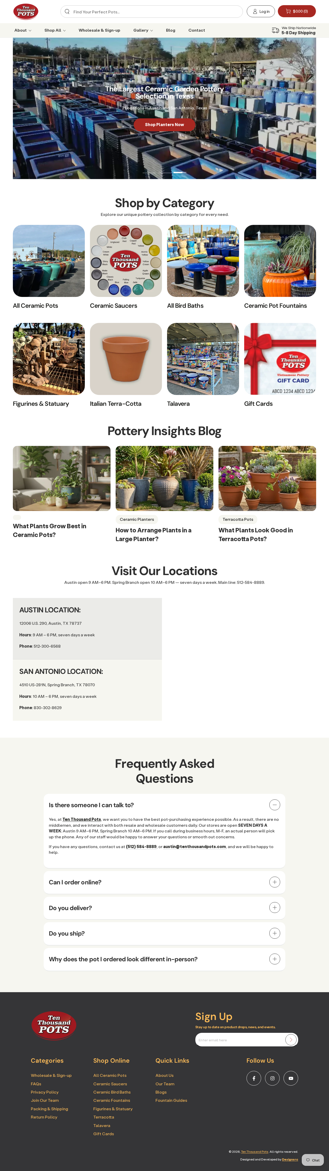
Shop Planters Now (164, 124)
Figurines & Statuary (113, 1108)
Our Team (165, 1083)
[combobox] (150, 11)
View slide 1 (149, 168)
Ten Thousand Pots (254, 1152)
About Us (164, 1075)
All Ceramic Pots (109, 1075)
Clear (235, 12)
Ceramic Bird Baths (112, 1092)
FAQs (36, 1083)
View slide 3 (179, 168)
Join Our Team (45, 1100)
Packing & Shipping (49, 1108)
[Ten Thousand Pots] (54, 1039)
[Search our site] (67, 11)
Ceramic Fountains (111, 1100)
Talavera (101, 1125)
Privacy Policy (45, 1092)
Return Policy (44, 1117)
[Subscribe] (291, 1039)
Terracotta (103, 1117)
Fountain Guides (171, 1100)
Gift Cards (103, 1133)
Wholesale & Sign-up (51, 1075)
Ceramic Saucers (110, 1083)
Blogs (161, 1092)
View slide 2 (164, 168)
